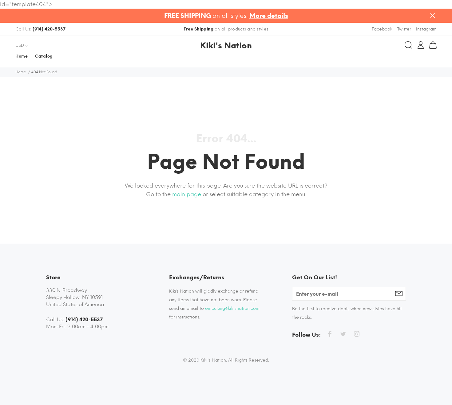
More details (268, 15)
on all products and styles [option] (226, 29)
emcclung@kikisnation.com (232, 308)
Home (20, 72)
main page (186, 194)
